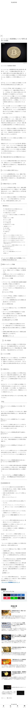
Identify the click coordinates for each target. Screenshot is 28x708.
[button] (21, 598)
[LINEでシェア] (14, 598)
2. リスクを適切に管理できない (10, 210)
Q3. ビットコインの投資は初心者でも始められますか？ (14, 238)
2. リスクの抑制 (7, 229)
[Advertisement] (14, 20)
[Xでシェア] (6, 595)
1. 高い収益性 (6, 228)
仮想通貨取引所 (7, 248)
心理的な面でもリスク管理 (9, 224)
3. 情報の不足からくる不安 (9, 212)
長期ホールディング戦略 (8, 217)
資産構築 (4, 589)
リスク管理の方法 (7, 222)
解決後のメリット (7, 226)
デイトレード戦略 (7, 219)
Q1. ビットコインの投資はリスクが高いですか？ (13, 235)
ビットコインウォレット (8, 249)
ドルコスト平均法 (7, 221)
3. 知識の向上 (6, 231)
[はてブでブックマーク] (21, 595)
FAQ (5, 233)
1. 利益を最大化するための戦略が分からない (13, 209)
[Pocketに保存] (6, 598)
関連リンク (6, 253)
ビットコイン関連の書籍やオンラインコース (12, 251)
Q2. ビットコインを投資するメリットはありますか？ (14, 236)
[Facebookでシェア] (14, 595)
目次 (4, 205)
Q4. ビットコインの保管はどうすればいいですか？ (14, 240)
